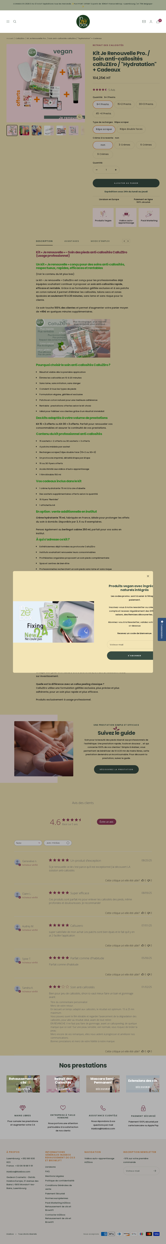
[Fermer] (148, 576)
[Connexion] (150, 21)
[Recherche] (14, 21)
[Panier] (158, 21)
